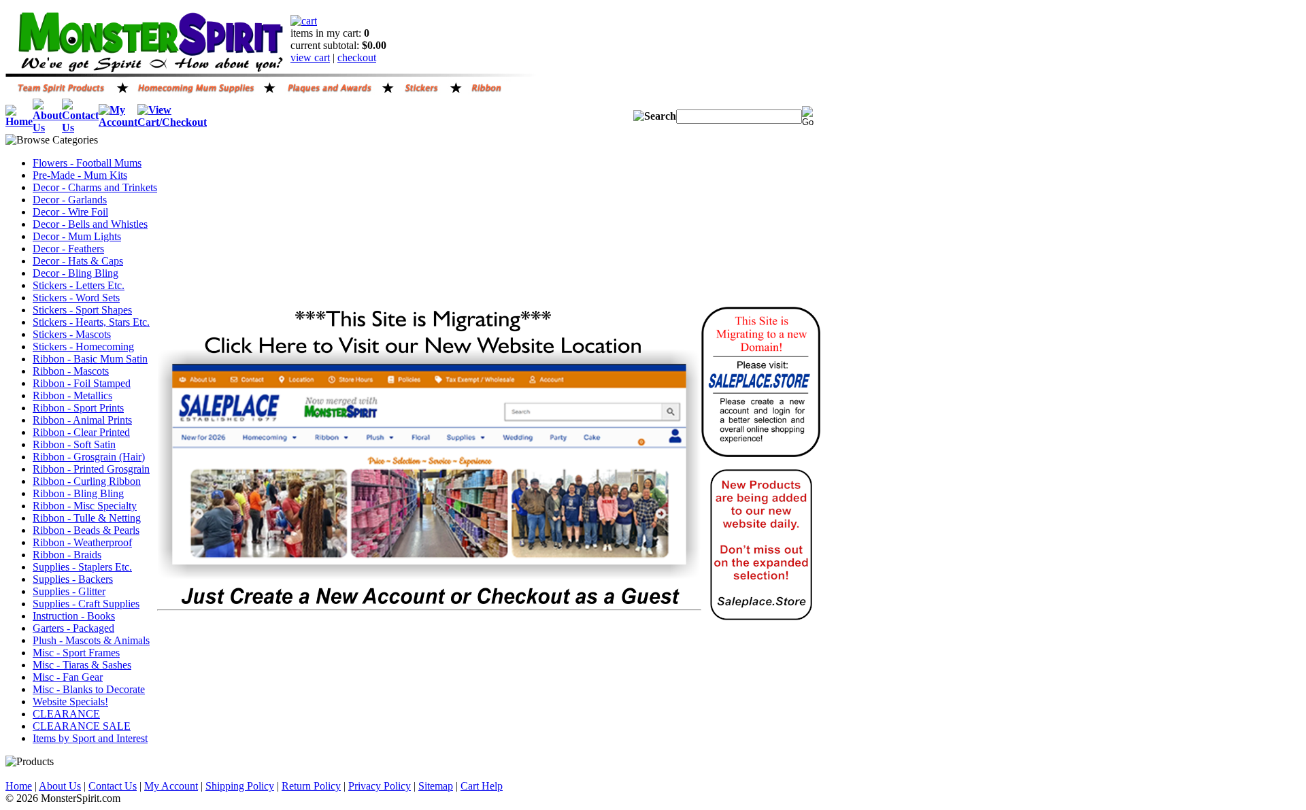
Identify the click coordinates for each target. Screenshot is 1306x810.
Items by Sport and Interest (90, 738)
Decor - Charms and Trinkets (95, 187)
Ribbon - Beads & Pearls (86, 530)
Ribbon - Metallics (72, 395)
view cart (310, 57)
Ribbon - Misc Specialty (85, 505)
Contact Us (112, 786)
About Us (60, 786)
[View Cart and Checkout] (172, 122)
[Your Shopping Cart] (303, 21)
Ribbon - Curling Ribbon (87, 481)
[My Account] (118, 122)
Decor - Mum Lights (77, 236)
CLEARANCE (66, 714)
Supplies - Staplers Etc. (82, 567)
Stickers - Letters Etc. (78, 285)
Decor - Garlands (70, 199)
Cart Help (482, 786)
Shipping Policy (239, 786)
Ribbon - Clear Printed (81, 432)
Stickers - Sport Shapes (82, 310)
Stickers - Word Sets (76, 297)
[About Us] (47, 127)
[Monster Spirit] (147, 69)
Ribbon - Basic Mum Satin (90, 359)
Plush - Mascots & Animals (91, 640)
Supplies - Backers (73, 579)
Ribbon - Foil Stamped (82, 383)
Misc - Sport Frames (76, 652)
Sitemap (435, 786)
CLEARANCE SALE (82, 726)
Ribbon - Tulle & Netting (87, 518)
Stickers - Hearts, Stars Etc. (91, 322)
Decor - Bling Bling (75, 273)
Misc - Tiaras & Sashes (82, 665)
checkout (356, 57)
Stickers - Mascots (72, 334)
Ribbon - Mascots (71, 371)
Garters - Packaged (73, 628)
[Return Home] (19, 121)
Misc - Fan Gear (68, 677)
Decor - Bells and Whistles (90, 224)
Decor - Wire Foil (70, 212)
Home (18, 786)
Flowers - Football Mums (87, 163)
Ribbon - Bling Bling (78, 493)
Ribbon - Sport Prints (78, 408)
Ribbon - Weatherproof (82, 542)
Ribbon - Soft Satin (74, 444)
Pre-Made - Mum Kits (80, 175)
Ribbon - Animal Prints (82, 420)
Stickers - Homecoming (83, 346)
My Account (171, 786)
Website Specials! (70, 701)
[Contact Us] (80, 127)
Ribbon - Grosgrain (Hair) (89, 456)
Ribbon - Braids (67, 554)
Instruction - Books (74, 616)
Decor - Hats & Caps (78, 261)
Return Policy (311, 786)
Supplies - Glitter (69, 591)
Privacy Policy (379, 786)
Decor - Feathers (68, 248)
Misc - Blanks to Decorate (89, 689)
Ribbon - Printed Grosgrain (91, 469)
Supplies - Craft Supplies (86, 603)
